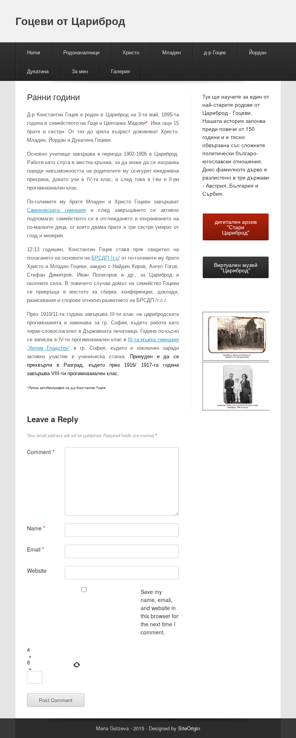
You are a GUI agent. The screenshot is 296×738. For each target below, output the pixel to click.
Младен (171, 52)
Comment (40, 452)
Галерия (120, 71)
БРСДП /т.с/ (105, 258)
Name (36, 528)
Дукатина (38, 71)
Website (37, 570)
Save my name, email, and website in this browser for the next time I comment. (159, 612)
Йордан (257, 52)
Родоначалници (81, 52)
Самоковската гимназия (56, 210)
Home (33, 52)
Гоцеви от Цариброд (70, 21)
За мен (80, 71)
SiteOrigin (189, 728)
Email (35, 549)
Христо (131, 52)
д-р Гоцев (215, 52)
